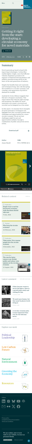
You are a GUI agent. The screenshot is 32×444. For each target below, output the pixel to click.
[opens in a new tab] (8, 401)
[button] (16, 1)
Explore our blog (25, 279)
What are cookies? (18, 439)
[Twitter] (23, 57)
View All (28, 196)
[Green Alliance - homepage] (26, 4)
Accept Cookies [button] (8, 439)
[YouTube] (18, 401)
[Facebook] (27, 57)
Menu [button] (3, 3)
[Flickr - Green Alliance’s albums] (8, 407)
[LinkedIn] (29, 57)
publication (5, 27)
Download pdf (13, 130)
